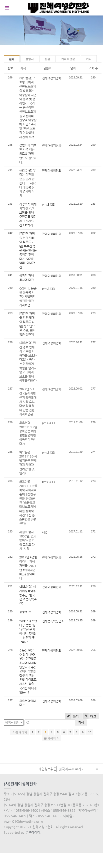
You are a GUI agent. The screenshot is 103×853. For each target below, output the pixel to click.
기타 (89, 58)
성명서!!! (25, 612)
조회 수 (93, 68)
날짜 (73, 68)
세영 (45, 532)
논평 (47, 58)
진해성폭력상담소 (53, 621)
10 (89, 732)
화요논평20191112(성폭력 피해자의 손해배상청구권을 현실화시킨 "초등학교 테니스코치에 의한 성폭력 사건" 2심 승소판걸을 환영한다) (28, 502)
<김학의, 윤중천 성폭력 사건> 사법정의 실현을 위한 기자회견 (27, 297)
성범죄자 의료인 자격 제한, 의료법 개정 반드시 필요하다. (27, 153)
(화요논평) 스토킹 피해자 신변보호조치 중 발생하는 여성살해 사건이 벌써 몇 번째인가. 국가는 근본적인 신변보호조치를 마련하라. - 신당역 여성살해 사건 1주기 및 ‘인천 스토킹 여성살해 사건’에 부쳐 (27, 107)
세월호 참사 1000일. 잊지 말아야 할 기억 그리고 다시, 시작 (27, 540)
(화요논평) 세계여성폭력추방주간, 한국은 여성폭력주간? (27, 595)
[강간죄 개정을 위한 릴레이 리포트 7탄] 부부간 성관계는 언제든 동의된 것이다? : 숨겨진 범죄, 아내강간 (27, 250)
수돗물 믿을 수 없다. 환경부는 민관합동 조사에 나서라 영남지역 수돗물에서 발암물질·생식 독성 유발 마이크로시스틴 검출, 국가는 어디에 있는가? (27, 671)
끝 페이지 (50, 738)
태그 (93, 716)
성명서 (30, 58)
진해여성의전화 (51, 78)
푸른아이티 (32, 832)
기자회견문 (68, 58)
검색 (81, 722)
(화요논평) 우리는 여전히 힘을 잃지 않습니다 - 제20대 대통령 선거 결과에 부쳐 (27, 183)
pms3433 (48, 204)
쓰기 (75, 716)
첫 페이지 (20, 732)
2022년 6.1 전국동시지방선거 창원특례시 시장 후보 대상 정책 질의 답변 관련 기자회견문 (27, 401)
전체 (11, 59)
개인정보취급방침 (50, 769)
